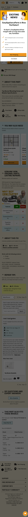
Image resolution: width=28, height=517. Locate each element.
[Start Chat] (25, 513)
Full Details (14, 58)
